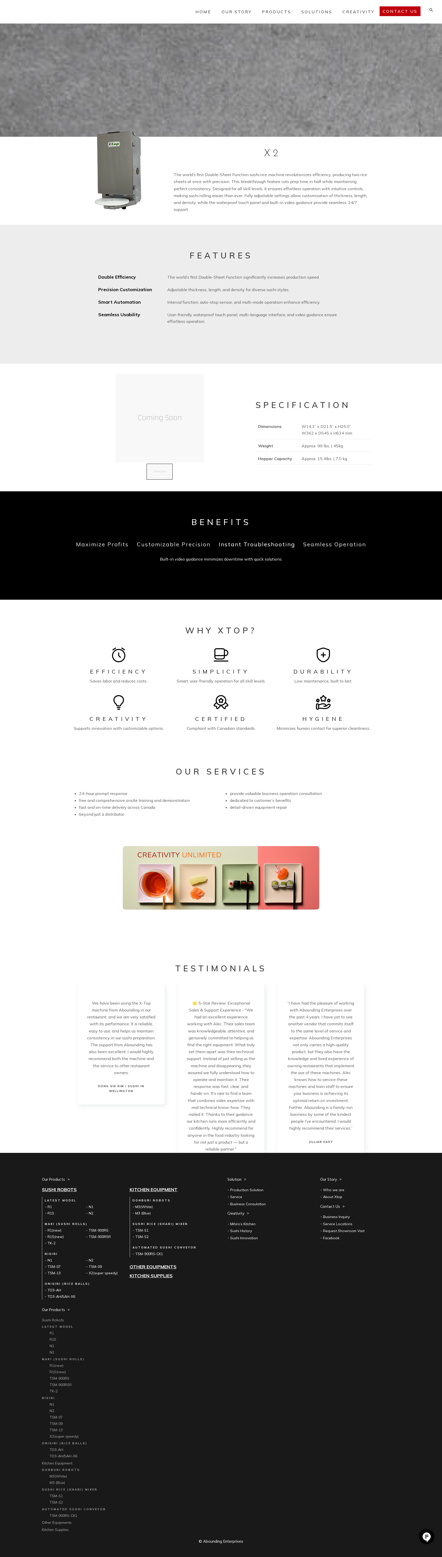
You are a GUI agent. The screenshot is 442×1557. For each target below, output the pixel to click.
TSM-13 (54, 1273)
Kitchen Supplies (151, 1276)
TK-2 (52, 1243)
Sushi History (241, 1231)
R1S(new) (56, 1236)
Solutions (316, 11)
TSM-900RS (98, 1230)
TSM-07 (54, 1266)
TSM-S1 (142, 1230)
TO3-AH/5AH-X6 (61, 1296)
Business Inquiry (336, 1216)
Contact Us (426, 1536)
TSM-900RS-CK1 (149, 1254)
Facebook (331, 1238)
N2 (91, 1213)
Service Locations (337, 1224)
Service (236, 1197)
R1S (51, 1213)
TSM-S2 (142, 1236)
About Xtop (332, 1197)
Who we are (333, 1190)
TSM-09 (95, 1266)
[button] (160, 472)
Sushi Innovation (244, 1238)
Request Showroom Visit (343, 1231)
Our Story (237, 11)
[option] (121, 1044)
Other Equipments (153, 1267)
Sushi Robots (59, 1189)
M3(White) (144, 1206)
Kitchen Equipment (154, 1189)
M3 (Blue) (143, 1213)
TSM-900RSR (100, 1236)
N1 (91, 1206)
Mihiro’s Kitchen (243, 1224)
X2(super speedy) (103, 1273)
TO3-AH (54, 1290)
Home (203, 11)
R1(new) (54, 1230)
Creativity (358, 11)
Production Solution (246, 1190)
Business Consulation (248, 1204)
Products (276, 11)
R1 (50, 1206)
